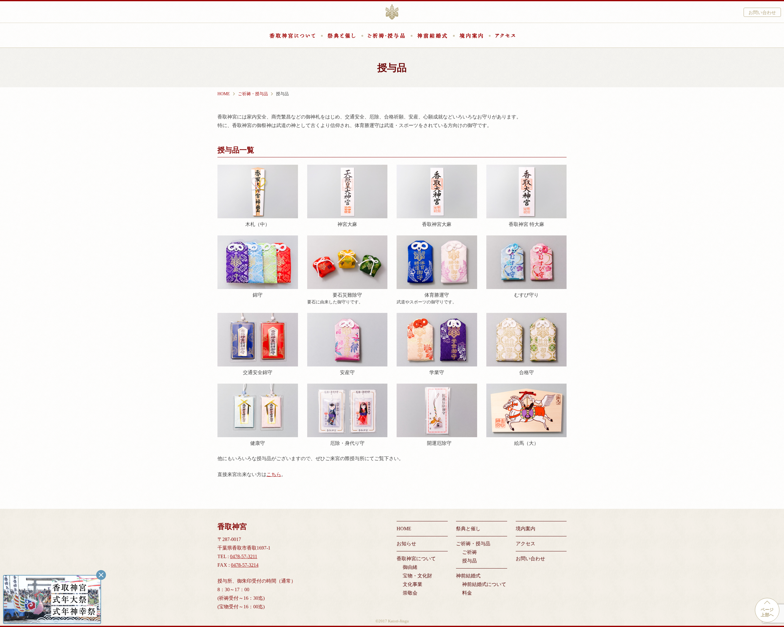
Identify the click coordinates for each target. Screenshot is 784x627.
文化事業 (412, 584)
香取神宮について (292, 35)
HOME (404, 528)
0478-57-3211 (243, 556)
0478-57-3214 (244, 565)
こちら (273, 474)
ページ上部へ (767, 612)
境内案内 (471, 35)
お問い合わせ (762, 12)
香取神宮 (392, 12)
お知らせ (406, 543)
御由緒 (410, 567)
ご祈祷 (469, 552)
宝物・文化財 (417, 575)
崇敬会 (410, 592)
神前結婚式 (432, 35)
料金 (467, 592)
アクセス (505, 35)
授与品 (469, 560)
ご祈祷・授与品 (386, 35)
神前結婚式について (484, 584)
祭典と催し (341, 35)
